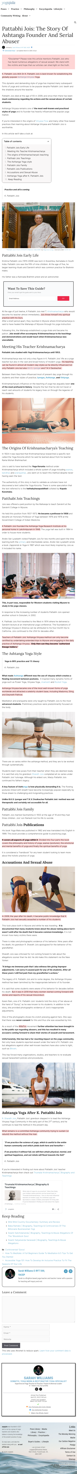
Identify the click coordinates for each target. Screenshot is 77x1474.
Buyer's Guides (34, 1441)
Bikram (13, 1048)
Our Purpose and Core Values (40, 1407)
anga (25, 787)
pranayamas (20, 473)
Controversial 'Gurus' (10, 51)
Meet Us (72, 1430)
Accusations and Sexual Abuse (22, 172)
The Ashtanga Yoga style (19, 162)
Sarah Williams (38, 1378)
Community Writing (10, 15)
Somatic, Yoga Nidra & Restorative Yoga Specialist (38, 1381)
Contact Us (71, 1455)
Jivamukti (46, 682)
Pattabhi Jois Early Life (18, 147)
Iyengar (41, 377)
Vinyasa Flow (42, 121)
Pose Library (35, 1429)
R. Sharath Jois (9, 1118)
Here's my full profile (39, 1386)
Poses (4, 9)
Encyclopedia (45, 9)
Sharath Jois (38, 774)
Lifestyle (58, 9)
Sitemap (72, 1459)
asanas (69, 469)
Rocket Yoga (61, 682)
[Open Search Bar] (75, 22)
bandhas (6, 473)
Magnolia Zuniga (48, 250)
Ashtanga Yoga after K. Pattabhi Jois (25, 176)
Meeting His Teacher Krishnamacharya (26, 151)
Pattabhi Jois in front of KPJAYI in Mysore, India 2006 (23, 250)
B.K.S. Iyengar (34, 368)
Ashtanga (50, 377)
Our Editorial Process (40, 1410)
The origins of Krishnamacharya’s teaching (28, 155)
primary (22, 542)
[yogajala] (8, 3)
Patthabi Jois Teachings (19, 158)
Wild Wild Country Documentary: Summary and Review (34, 1222)
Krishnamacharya (56, 311)
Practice (15, 9)
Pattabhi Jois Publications (19, 169)
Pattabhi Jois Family (17, 165)
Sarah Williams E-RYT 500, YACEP (21, 47)
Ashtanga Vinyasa (26, 77)
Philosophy (29, 9)
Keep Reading (15, 179)
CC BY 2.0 (67, 250)
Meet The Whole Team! (39, 1413)
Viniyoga (64, 377)
